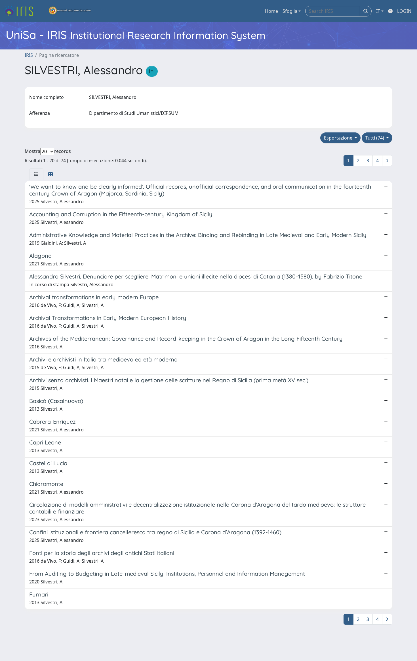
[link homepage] (20, 11)
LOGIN (404, 11)
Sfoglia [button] (290, 11)
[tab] (36, 174)
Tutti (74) (375, 138)
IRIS (29, 55)
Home (271, 11)
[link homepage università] (70, 11)
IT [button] (378, 11)
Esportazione (338, 138)
